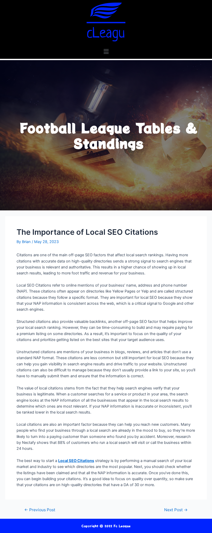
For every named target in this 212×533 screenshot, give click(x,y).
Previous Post (39, 510)
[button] (106, 51)
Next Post (176, 510)
